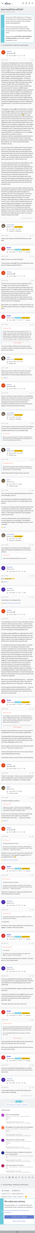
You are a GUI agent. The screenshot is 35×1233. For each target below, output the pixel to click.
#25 (33, 1087)
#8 (33, 423)
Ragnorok (8, 1116)
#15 (33, 709)
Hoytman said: (6, 947)
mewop (4, 12)
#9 (33, 459)
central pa (28, 252)
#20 (33, 910)
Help (15, 1196)
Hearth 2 (16, 1190)
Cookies (6, 1190)
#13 (33, 597)
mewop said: (6, 328)
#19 (33, 875)
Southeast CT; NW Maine (15, 231)
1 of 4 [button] (12, 1101)
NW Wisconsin (12, 363)
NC (24, 55)
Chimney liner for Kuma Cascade (15, 1139)
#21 (33, 943)
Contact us (5, 1193)
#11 (33, 545)
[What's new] (29, 3)
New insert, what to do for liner (15, 1165)
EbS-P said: (5, 840)
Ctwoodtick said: (7, 463)
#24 (33, 1065)
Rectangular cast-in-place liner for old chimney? (19, 1127)
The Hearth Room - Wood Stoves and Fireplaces (18, 1123)
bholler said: (6, 913)
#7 (33, 393)
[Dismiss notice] (32, 17)
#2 (33, 235)
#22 (33, 976)
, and (11, 603)
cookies (16, 1205)
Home (20, 1196)
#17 (33, 797)
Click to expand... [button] (17, 342)
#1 (33, 60)
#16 (33, 773)
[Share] (30, 60)
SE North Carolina (13, 486)
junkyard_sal (9, 1141)
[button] (2, 3)
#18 (33, 836)
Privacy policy (6, 1196)
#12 (33, 576)
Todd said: (5, 433)
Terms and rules (17, 1193)
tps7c (7, 1156)
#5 (33, 324)
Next (18, 1101)
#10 (33, 490)
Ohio (24, 571)
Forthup (8, 1129)
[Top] (23, 1196)
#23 (33, 1020)
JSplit (7, 1167)
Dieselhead (10, 1121)
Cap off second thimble (12, 1114)
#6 (33, 368)
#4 (33, 280)
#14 (33, 619)
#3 (33, 256)
